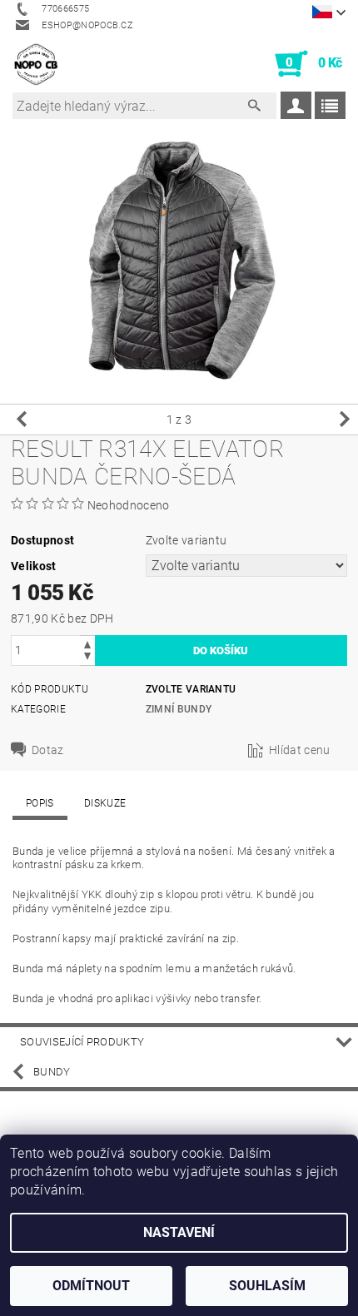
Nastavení (179, 1232)
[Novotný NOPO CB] (35, 64)
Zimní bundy (179, 709)
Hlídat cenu (300, 750)
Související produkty (82, 1041)
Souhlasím (267, 1286)
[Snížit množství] (87, 658)
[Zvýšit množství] (87, 643)
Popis (40, 803)
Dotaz (48, 750)
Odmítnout (91, 1286)
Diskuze (105, 803)
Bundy (52, 1071)
